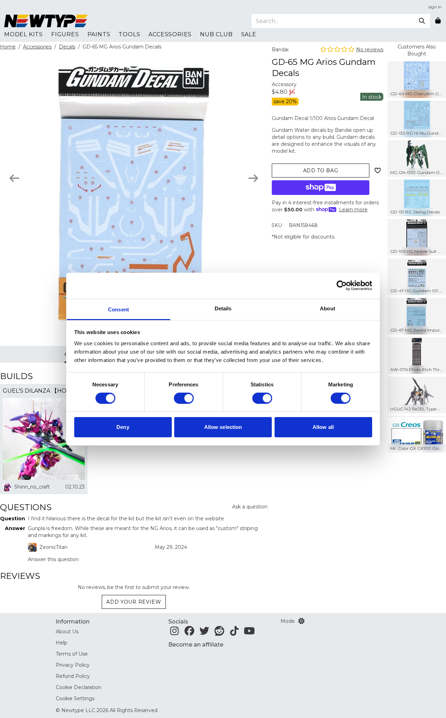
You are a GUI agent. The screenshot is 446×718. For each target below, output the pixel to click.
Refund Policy (73, 676)
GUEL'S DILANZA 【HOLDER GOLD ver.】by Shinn (44, 390)
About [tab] (327, 308)
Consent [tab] (118, 309)
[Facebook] (189, 633)
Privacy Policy (73, 665)
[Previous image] (14, 178)
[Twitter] (204, 633)
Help (61, 643)
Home (8, 47)
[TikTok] (234, 633)
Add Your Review (133, 602)
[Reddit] (219, 633)
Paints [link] (98, 34)
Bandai (280, 49)
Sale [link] (248, 34)
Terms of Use (72, 654)
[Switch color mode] (301, 621)
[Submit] (422, 21)
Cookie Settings (75, 698)
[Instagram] (174, 633)
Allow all (323, 427)
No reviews (369, 49)
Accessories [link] (170, 34)
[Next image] (253, 178)
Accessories (37, 47)
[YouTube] (249, 633)
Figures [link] (65, 34)
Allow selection (223, 427)
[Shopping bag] (438, 21)
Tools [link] (129, 34)
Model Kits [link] (23, 34)
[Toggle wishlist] (377, 170)
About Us (67, 631)
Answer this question (53, 559)
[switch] (184, 398)
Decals (67, 47)
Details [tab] (223, 308)
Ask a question (250, 507)
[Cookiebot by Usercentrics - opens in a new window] (341, 285)
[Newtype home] (46, 21)
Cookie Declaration (78, 687)
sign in (435, 6)
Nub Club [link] (216, 34)
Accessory (284, 84)
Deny (122, 427)
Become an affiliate (195, 644)
